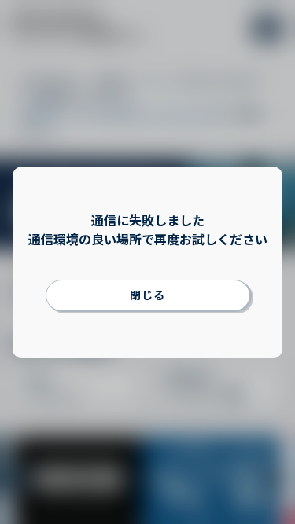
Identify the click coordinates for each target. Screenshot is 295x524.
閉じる (147, 294)
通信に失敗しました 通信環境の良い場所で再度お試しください (147, 229)
